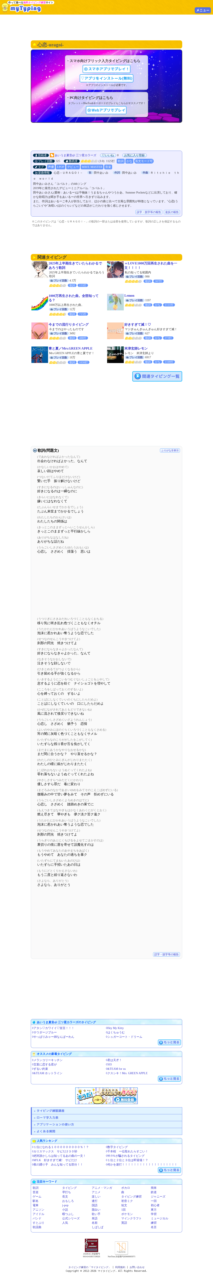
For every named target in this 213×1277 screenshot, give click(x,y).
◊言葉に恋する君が (44, 1064)
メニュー (202, 10)
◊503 (109, 1064)
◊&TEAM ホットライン (47, 1073)
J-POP (60, 167)
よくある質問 (46, 1131)
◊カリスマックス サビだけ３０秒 (54, 1151)
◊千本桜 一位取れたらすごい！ (127, 1151)
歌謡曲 (37, 1227)
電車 (35, 1205)
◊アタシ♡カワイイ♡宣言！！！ (53, 1028)
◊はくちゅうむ (115, 1032)
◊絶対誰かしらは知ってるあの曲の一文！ (59, 1155)
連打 (95, 1201)
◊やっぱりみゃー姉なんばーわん (53, 1036)
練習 (154, 1222)
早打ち (66, 1192)
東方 (154, 1209)
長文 (65, 1196)
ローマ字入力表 (47, 1117)
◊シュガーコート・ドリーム (124, 1036)
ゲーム (37, 1196)
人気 (65, 1222)
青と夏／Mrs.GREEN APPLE (71, 348)
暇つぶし (68, 1214)
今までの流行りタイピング (69, 324)
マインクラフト (131, 1218)
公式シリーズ (71, 1218)
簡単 (154, 1187)
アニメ (96, 1192)
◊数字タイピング (117, 1147)
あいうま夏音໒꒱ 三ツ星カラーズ (75, 155)
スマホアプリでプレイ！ (108, 69)
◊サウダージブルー (44, 1032)
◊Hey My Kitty (115, 1028)
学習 (154, 1214)
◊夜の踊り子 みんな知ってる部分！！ (57, 1164)
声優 (51, 167)
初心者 (155, 1205)
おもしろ (68, 1201)
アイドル (38, 1214)
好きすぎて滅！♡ (137, 324)
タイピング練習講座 (50, 1110)
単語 (95, 1218)
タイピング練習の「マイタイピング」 (89, 1267)
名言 (154, 1227)
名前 (95, 1222)
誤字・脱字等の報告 (149, 212)
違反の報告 (172, 212)
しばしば (97, 1227)
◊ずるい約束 (40, 1068)
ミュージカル (159, 1218)
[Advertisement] (106, 27)
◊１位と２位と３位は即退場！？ (127, 1160)
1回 (123, 1209)
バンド (37, 1218)
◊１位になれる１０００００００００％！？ (60, 1147)
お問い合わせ (137, 1267)
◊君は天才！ (114, 1060)
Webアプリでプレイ (108, 110)
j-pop (65, 1205)
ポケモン (127, 1214)
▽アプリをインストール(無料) (106, 78)
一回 (154, 1201)
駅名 (35, 1201)
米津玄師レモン (136, 348)
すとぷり (38, 1222)
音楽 (108, 167)
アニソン (38, 1209)
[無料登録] (106, 1095)
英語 (124, 1222)
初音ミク (127, 1201)
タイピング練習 (131, 1196)
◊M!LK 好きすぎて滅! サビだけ (54, 1160)
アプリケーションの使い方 (55, 1124)
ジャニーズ (158, 1196)
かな (129, 161)
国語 (95, 1205)
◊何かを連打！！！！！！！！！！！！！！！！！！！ (141, 1164)
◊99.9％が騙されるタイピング (125, 1155)
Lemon (129, 295)
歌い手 (96, 1214)
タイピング (69, 1187)
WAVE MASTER (92, 167)
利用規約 (120, 1267)
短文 (124, 1205)
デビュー (73, 167)
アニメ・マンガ (102, 1187)
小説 (65, 1209)
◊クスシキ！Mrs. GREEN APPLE (127, 1073)
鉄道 (154, 1192)
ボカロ (125, 1187)
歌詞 (121, 161)
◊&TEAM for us (116, 1068)
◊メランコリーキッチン (47, 1060)
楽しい (96, 1196)
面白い (96, 1209)
